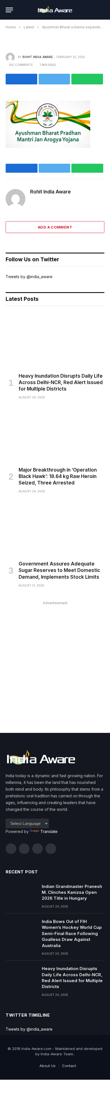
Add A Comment (55, 227)
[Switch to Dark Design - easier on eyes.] (93, 9)
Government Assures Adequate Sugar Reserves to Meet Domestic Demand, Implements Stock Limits (59, 570)
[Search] (101, 10)
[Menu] (9, 10)
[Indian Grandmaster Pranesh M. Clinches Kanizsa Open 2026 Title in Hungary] (21, 893)
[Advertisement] (55, 661)
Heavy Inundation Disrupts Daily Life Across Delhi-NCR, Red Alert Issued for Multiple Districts (61, 382)
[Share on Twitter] (54, 79)
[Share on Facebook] (21, 79)
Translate (49, 831)
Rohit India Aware (38, 57)
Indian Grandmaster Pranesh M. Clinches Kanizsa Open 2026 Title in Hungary (72, 892)
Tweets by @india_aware (29, 276)
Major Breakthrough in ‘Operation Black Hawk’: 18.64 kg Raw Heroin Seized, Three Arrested (58, 476)
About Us (47, 1065)
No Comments (21, 64)
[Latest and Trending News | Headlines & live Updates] (55, 10)
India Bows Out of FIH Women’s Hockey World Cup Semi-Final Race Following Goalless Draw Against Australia (72, 933)
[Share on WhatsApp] (87, 79)
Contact (69, 1065)
